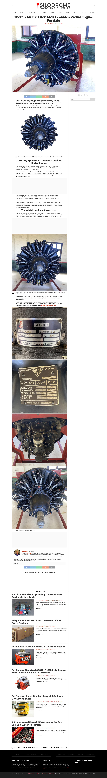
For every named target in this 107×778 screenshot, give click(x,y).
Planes (53, 12)
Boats (44, 12)
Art (85, 12)
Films (60, 12)
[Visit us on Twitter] (16, 773)
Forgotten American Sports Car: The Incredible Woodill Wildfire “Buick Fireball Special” (54, 747)
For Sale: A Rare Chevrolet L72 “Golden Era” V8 (38, 646)
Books (92, 12)
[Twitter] (17, 563)
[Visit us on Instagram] (84, 95)
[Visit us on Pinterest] (18, 773)
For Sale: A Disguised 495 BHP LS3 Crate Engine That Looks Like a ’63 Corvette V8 (39, 671)
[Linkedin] (15, 563)
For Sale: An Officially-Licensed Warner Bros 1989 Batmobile (26, 747)
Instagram (90, 754)
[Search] (94, 5)
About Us (44, 754)
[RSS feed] (12, 5)
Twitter (71, 754)
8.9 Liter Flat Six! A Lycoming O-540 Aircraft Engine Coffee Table (37, 595)
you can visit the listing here (48, 305)
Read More (39, 608)
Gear (67, 12)
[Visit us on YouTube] (14, 773)
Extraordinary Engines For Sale (53, 23)
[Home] (54, 6)
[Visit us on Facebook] (79, 95)
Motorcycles (32, 12)
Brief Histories (31, 754)
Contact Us (51, 773)
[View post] (23, 607)
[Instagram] (14, 563)
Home (14, 12)
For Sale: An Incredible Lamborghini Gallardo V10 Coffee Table (37, 697)
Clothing (76, 12)
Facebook (61, 754)
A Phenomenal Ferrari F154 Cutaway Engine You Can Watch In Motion (37, 723)
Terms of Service (42, 773)
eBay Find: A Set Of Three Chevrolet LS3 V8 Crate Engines (36, 621)
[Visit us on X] (81, 95)
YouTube (80, 754)
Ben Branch (45, 93)
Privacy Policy (32, 773)
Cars (21, 12)
